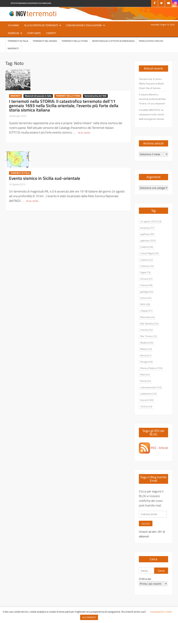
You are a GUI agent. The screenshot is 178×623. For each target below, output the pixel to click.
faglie (145, 272)
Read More (84, 132)
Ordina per (145, 579)
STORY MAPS (34, 33)
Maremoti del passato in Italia (38, 95)
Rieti (145, 374)
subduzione (148, 393)
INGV (145, 304)
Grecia (145, 298)
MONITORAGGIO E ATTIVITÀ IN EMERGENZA (113, 41)
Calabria (146, 247)
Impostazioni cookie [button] (161, 612)
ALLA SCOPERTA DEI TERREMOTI (41, 25)
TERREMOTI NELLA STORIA (75, 41)
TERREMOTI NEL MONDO (45, 41)
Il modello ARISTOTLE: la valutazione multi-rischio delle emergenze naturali (151, 114)
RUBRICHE (13, 33)
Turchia (146, 406)
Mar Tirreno (148, 336)
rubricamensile (150, 387)
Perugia (146, 361)
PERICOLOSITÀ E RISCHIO (151, 41)
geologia (146, 291)
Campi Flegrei (149, 253)
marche (146, 330)
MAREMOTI (13, 48)
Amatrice (147, 228)
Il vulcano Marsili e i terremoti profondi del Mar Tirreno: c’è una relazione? (152, 99)
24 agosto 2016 (150, 221)
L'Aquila (146, 310)
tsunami (146, 400)
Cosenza (147, 266)
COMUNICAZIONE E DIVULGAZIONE (84, 25)
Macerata (147, 317)
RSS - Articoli (159, 447)
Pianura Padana (151, 368)
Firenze (146, 285)
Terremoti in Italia (18, 41)
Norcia (145, 355)
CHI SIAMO (13, 25)
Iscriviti (146, 523)
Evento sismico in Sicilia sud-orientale (44, 178)
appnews (148, 240)
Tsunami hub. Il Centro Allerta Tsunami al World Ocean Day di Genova (151, 83)
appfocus (147, 234)
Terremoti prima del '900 (95, 95)
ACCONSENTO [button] (89, 617)
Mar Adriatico (149, 323)
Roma (145, 381)
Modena (146, 342)
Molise (146, 349)
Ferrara (146, 279)
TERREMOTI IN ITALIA (20, 173)
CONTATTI (51, 33)
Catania (146, 259)
